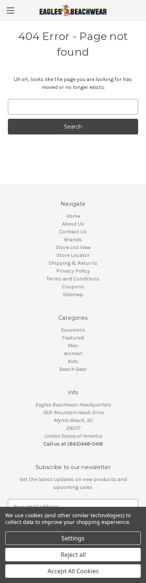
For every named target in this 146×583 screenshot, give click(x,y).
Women (73, 353)
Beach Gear (73, 369)
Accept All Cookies (73, 571)
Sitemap (73, 294)
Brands (73, 239)
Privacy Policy (73, 271)
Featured (73, 338)
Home (73, 216)
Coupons (73, 286)
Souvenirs (73, 330)
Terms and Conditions (73, 279)
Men (73, 345)
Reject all (73, 555)
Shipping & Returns (73, 263)
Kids (73, 361)
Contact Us (73, 232)
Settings (73, 538)
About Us (73, 224)
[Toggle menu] (10, 10)
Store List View (73, 247)
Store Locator (73, 255)
